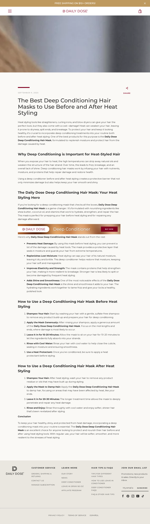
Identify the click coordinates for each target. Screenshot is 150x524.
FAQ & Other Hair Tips (102, 494)
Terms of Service (77, 515)
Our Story (67, 474)
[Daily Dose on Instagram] (132, 495)
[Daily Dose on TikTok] (142, 495)
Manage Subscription (43, 485)
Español (94, 515)
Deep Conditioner (71, 482)
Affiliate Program (71, 490)
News (64, 478)
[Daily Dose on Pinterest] (127, 495)
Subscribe (142, 488)
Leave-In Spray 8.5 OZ (73, 486)
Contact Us (37, 481)
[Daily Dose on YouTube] (137, 495)
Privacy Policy (56, 515)
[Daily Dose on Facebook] (122, 495)
